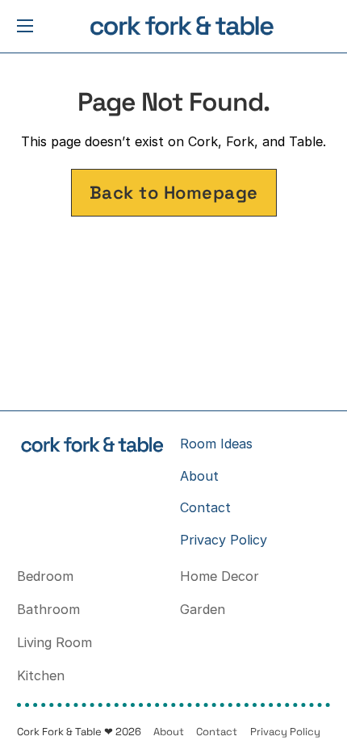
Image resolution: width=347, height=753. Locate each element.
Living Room (54, 642)
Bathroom (48, 609)
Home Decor (219, 576)
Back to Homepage (174, 192)
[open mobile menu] (25, 25)
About (199, 476)
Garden (202, 609)
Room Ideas (216, 443)
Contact (205, 507)
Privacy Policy (223, 540)
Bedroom (45, 576)
